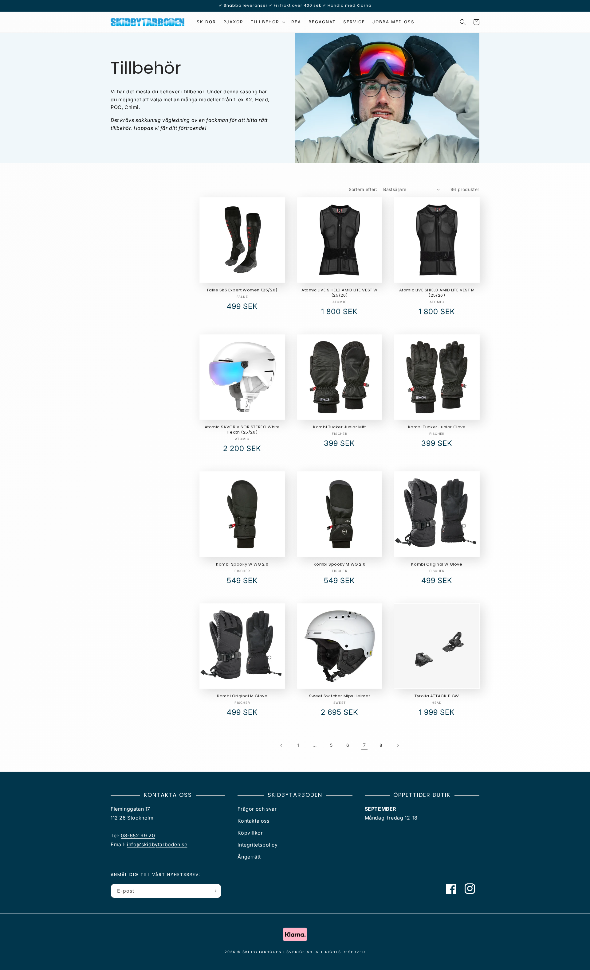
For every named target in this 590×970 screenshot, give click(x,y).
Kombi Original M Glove (242, 696)
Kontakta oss (253, 821)
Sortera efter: (363, 189)
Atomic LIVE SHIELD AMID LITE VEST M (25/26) (437, 293)
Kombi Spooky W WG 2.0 (242, 564)
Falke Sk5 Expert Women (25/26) (242, 290)
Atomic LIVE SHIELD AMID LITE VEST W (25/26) (339, 293)
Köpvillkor (250, 833)
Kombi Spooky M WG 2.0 (340, 564)
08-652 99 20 (138, 835)
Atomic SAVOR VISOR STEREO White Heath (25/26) (242, 430)
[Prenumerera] (214, 891)
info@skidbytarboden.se (157, 844)
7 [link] (364, 745)
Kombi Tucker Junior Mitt (339, 427)
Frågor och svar (257, 809)
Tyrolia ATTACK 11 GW (437, 696)
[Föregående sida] (281, 745)
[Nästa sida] (397, 745)
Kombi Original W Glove (436, 564)
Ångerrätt (249, 857)
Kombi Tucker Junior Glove (437, 427)
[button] (267, 22)
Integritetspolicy (257, 845)
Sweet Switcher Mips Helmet (339, 696)
